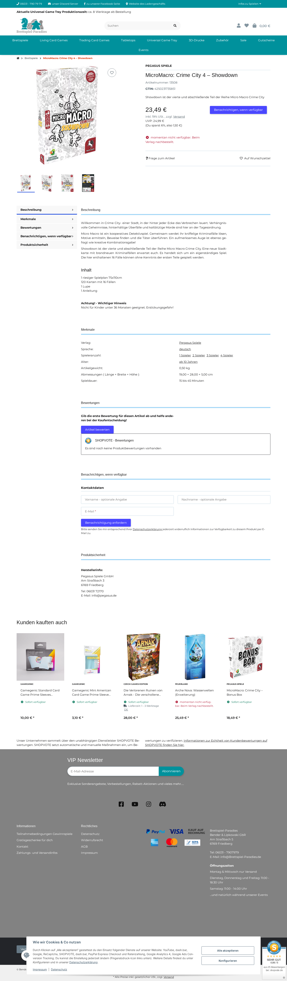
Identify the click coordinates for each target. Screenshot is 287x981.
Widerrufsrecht (92, 840)
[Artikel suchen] (175, 25)
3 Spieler (213, 355)
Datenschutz (59, 969)
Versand (179, 116)
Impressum (40, 969)
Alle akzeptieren (228, 950)
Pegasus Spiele (190, 343)
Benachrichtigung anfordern (106, 522)
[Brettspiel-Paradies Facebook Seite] (121, 804)
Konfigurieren (228, 960)
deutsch (185, 349)
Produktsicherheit (34, 245)
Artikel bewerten (97, 429)
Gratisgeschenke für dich (35, 840)
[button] (249, 4)
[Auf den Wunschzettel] (112, 72)
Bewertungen (30, 227)
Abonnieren (171, 771)
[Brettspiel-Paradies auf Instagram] (148, 804)
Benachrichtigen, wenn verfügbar (238, 110)
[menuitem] (20, 40)
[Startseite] (18, 58)
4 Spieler (226, 355)
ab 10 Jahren (188, 362)
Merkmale (28, 219)
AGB (84, 846)
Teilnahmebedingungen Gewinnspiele (44, 834)
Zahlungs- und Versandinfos (37, 853)
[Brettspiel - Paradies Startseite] (32, 25)
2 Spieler (199, 355)
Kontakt (22, 846)
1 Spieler (185, 355)
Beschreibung (31, 210)
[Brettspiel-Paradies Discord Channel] (162, 804)
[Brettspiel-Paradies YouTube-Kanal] (135, 804)
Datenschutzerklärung (83, 962)
